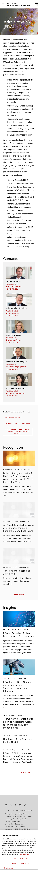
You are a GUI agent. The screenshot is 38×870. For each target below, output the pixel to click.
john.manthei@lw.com (14, 286)
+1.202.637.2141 (12, 342)
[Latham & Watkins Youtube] (20, 804)
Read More (19, 594)
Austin (7, 814)
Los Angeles (16, 821)
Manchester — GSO (11, 829)
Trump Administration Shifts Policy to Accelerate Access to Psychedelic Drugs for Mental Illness (18, 723)
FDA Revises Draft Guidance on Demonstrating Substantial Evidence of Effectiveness (18, 686)
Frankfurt (29, 816)
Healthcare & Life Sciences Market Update (17, 740)
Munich (26, 829)
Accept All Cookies (19, 864)
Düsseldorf (21, 816)
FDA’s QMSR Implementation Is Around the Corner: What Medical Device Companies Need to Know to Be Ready (18, 758)
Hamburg (8, 819)
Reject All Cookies (19, 859)
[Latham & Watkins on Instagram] (24, 804)
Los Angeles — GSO (11, 826)
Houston (25, 819)
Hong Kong (17, 819)
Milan (21, 829)
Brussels (25, 814)
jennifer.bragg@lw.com (14, 340)
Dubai (14, 816)
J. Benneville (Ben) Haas (16, 308)
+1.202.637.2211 (12, 289)
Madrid (22, 826)
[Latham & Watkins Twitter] (10, 804)
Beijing (13, 814)
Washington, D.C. (12, 284)
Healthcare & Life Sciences (17, 424)
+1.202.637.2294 (12, 369)
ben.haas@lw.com (12, 313)
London (7, 821)
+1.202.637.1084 (12, 316)
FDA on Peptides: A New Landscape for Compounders (18, 635)
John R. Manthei (13, 281)
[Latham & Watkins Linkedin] (6, 804)
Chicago (8, 816)
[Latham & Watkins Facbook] (15, 804)
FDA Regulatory (12, 418)
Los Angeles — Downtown (14, 824)
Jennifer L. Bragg (13, 335)
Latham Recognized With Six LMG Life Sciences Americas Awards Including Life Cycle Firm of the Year (18, 478)
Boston (19, 814)
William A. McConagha (16, 361)
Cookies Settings (7, 868)
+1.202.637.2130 (12, 396)
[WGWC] (19, 4)
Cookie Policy (24, 854)
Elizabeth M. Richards (15, 388)
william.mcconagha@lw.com (16, 367)
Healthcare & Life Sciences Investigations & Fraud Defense (17, 432)
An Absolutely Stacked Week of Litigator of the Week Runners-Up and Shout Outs (18, 527)
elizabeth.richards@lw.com (15, 393)
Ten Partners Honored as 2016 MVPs (16, 572)
